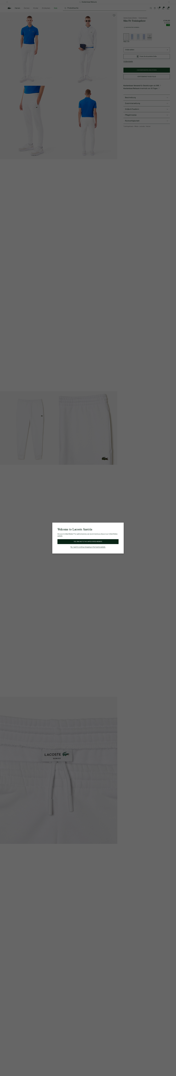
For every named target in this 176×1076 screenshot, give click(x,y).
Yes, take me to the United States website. (88, 541)
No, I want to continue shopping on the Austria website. (88, 547)
